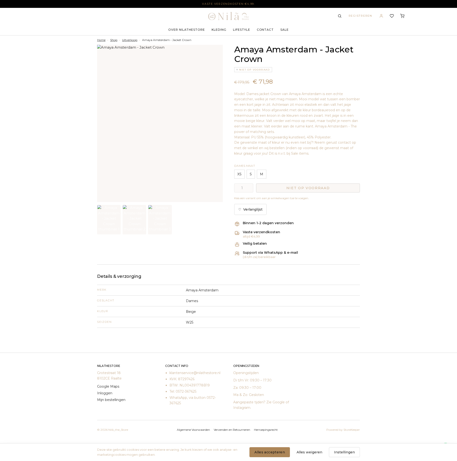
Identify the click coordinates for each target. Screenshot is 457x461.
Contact (265, 29)
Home (101, 40)
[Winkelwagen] (402, 16)
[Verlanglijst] (391, 16)
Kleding (219, 29)
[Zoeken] (339, 16)
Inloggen (104, 393)
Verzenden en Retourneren (232, 429)
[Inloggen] (381, 16)
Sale (284, 29)
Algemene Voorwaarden (193, 429)
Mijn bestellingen (111, 400)
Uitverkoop (129, 40)
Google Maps (108, 386)
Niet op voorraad (308, 188)
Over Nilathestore (186, 29)
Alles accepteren (269, 452)
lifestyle (241, 29)
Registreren (360, 15)
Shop (113, 40)
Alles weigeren (309, 452)
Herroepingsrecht (266, 429)
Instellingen (344, 452)
